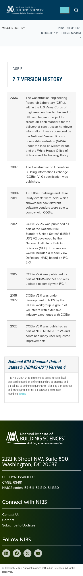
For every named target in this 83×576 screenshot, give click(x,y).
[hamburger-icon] (65, 10)
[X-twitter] (27, 553)
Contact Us (10, 514)
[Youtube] (38, 553)
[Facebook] (17, 553)
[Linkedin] (6, 553)
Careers (8, 519)
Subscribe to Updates (18, 525)
